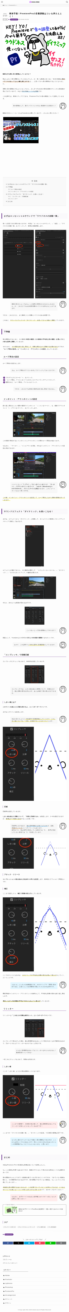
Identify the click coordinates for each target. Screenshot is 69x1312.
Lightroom (8, 1283)
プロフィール (7, 1259)
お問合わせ (6, 1256)
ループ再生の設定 (16, 189)
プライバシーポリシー (10, 1263)
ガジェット (9, 1299)
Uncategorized (10, 1295)
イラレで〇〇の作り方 (9, 1227)
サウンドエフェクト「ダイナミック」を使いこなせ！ (26, 194)
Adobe (7, 1275)
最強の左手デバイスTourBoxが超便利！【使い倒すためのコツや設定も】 (41, 1210)
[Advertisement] (34, 160)
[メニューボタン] (2, 2)
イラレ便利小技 (41, 1227)
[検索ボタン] (67, 2)
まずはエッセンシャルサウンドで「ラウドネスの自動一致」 (28, 184)
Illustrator (8, 1279)
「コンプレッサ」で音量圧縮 (19, 196)
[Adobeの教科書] (34, 2)
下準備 (10, 187)
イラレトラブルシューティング (26, 1227)
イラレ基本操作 (52, 1227)
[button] (8, 1243)
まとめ (10, 201)
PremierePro (14, 19)
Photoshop (9, 1287)
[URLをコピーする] (61, 1243)
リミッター (14, 198)
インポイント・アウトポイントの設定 (22, 191)
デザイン (8, 1303)
